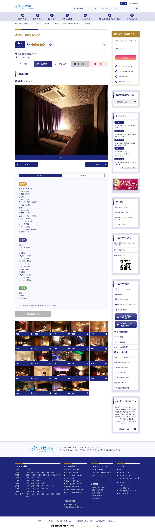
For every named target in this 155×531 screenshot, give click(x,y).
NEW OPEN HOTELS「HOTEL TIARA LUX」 (124, 125)
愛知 (27, 483)
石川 (27, 480)
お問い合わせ (112, 521)
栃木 (49, 475)
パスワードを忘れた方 (126, 71)
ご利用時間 (83, 175)
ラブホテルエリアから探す (127, 305)
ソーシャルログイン (125, 66)
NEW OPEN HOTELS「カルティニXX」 (125, 161)
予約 (100, 64)
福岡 (27, 494)
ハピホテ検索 (122, 283)
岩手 (42, 472)
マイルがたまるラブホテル (74, 484)
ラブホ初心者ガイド (98, 469)
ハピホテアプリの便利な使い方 (101, 472)
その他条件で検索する (121, 388)
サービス (120, 202)
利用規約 (50, 521)
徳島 (32, 491)
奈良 (47, 486)
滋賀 (42, 486)
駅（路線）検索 (123, 299)
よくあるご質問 (119, 224)
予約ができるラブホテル (73, 481)
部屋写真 (44, 64)
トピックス (121, 116)
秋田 (32, 472)
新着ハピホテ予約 (97, 493)
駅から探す (37, 19)
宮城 (47, 472)
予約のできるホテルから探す (109, 19)
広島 (32, 488)
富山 (32, 480)
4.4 (28, 45)
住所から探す (23, 19)
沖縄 (27, 497)
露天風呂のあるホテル (121, 362)
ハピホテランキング (121, 207)
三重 (42, 483)
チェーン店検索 (119, 342)
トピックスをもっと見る (129, 168)
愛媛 (37, 491)
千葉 (44, 475)
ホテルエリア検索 (124, 289)
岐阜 (32, 483)
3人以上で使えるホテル (122, 378)
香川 (27, 491)
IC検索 (120, 294)
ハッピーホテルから (126, 401)
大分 (47, 494)
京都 (37, 486)
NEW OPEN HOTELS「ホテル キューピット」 (125, 133)
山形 (37, 472)
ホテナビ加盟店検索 (121, 347)
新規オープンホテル (98, 487)
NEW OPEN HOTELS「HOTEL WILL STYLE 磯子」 (124, 142)
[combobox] (116, 8)
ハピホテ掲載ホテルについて (128, 491)
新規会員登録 (123, 76)
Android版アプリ (120, 255)
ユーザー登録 (133, 3)
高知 (42, 491)
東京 (27, 475)
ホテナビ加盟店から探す (73, 486)
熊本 (42, 494)
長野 (37, 478)
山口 (47, 488)
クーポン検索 (118, 337)
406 (26, 164)
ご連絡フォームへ (124, 429)
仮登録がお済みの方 (125, 82)
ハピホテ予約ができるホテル (125, 317)
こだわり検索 (122, 310)
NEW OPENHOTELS (72, 504)
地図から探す (67, 19)
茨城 (54, 475)
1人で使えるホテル (120, 372)
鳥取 (37, 488)
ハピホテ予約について (125, 475)
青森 (27, 472)
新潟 (27, 478)
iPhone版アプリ (119, 250)
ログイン (126, 58)
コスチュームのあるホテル (123, 357)
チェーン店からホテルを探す (75, 492)
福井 (37, 480)
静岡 (37, 483)
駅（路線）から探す (72, 472)
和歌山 (53, 486)
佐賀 (32, 494)
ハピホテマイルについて (122, 212)
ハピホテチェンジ (124, 482)
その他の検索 (132, 19)
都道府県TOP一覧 (125, 95)
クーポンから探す (85, 19)
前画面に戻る (33, 314)
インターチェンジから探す (74, 469)
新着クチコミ (96, 498)
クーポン (81, 64)
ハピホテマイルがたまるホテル (126, 325)
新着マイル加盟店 (97, 490)
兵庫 (32, 486)
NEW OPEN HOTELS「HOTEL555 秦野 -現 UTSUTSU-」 (122, 152)
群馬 (59, 475)
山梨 (32, 478)
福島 (52, 472)
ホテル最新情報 (97, 496)
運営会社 (41, 521)
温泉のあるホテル (120, 383)
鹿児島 (58, 494)
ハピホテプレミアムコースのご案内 (123, 218)
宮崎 (52, 494)
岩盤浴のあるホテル (121, 367)
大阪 (27, 486)
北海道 (28, 469)
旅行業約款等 (100, 521)
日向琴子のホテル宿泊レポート (75, 507)
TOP (25, 64)
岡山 (27, 488)
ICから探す (52, 19)
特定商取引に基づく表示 (84, 521)
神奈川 (33, 475)
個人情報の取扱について (65, 521)
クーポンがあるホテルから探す (75, 489)
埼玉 (39, 475)
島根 (42, 488)
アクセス (62, 64)
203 (97, 164)
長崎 (37, 494)
